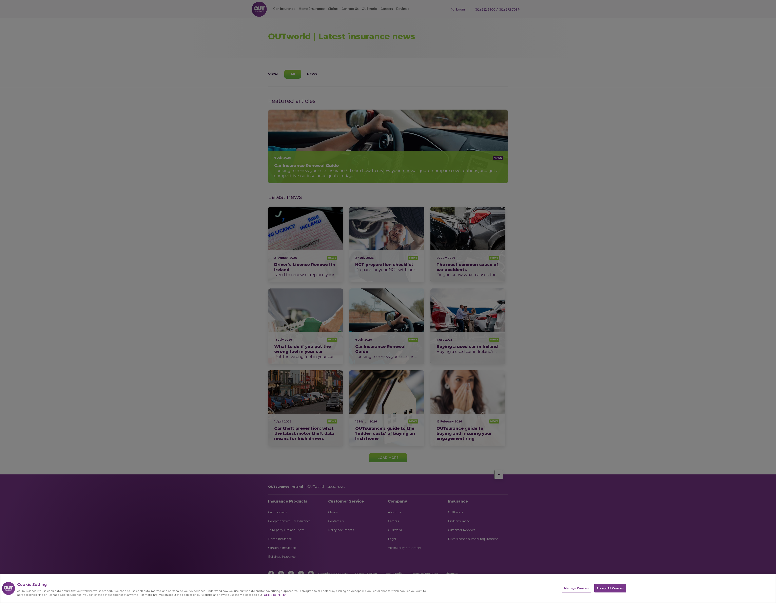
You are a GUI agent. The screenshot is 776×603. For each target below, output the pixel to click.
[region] (388, 588)
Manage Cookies (576, 588)
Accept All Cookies (610, 588)
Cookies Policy (275, 594)
